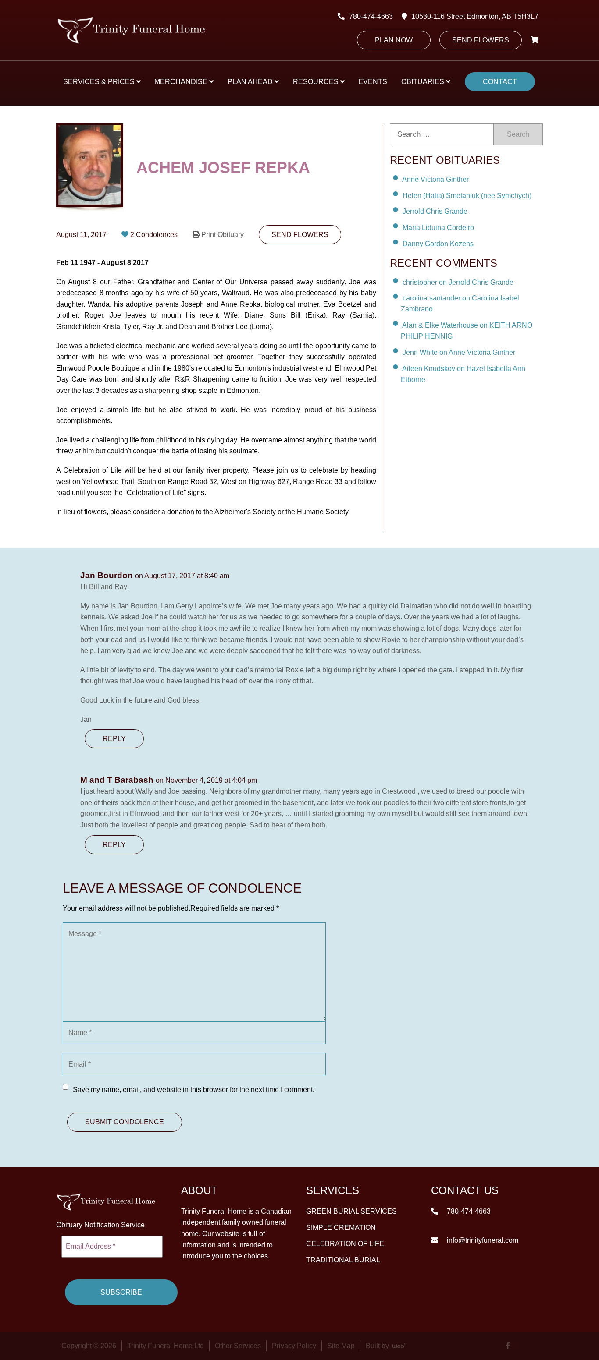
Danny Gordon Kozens (438, 243)
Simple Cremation (341, 1227)
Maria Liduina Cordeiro (438, 227)
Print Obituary (223, 234)
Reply (114, 738)
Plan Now (394, 40)
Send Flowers (480, 40)
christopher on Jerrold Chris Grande (458, 282)
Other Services (238, 1345)
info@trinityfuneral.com (481, 1239)
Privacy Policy (294, 1345)
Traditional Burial (343, 1259)
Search (518, 134)
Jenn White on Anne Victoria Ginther (459, 352)
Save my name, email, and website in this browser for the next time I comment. (193, 1089)
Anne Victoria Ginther (435, 179)
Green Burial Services (351, 1211)
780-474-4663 (371, 16)
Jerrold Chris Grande (435, 211)
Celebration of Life (345, 1243)
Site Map (341, 1345)
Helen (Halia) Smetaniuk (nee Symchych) (467, 195)
